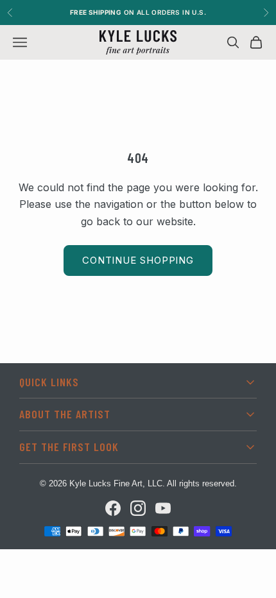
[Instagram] (138, 508)
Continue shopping (138, 260)
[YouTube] (163, 508)
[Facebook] (113, 508)
